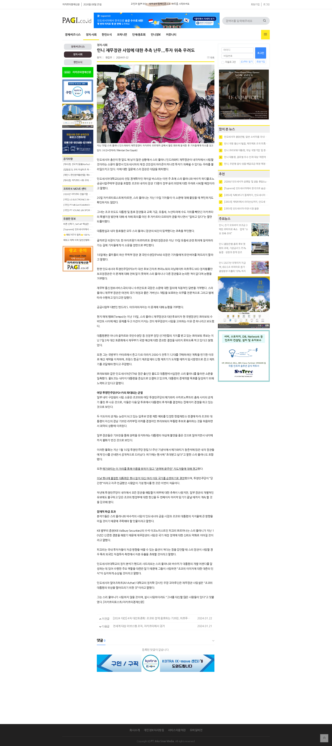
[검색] (264, 21)
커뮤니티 (171, 34)
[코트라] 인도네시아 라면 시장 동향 (239, 208)
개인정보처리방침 (154, 730)
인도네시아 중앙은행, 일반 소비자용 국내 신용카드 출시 (244, 137)
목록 (211, 58)
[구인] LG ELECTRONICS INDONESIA (80, 199)
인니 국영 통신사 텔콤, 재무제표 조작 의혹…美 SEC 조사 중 (244, 143)
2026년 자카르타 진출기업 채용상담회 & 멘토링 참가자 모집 (91, 194)
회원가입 (255, 4)
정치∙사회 (91, 34)
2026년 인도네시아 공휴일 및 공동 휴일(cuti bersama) (244, 181)
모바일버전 (196, 730)
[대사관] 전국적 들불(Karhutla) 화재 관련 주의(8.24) (87, 164)
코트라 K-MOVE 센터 (74, 189)
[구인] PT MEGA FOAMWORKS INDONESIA (84, 205)
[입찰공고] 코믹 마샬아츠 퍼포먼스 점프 (81, 170)
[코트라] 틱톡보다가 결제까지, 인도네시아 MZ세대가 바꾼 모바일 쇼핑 (244, 195)
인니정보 (156, 34)
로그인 (266, 4)
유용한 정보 (69, 218)
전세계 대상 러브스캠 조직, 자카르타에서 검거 (139, 626)
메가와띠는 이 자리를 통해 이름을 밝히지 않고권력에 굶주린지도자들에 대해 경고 (150, 468)
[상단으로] (324, 738)
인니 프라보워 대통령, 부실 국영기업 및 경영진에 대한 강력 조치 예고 (244, 150)
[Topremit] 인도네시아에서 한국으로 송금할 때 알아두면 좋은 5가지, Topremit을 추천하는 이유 (244, 188)
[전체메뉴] (265, 34)
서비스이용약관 (177, 730)
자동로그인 (230, 62)
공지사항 (68, 159)
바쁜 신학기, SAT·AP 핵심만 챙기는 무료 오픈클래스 (87, 224)
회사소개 (135, 730)
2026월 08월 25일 (92, 4)
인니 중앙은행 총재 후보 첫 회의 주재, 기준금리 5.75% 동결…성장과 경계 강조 (232, 248)
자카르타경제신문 (71, 4)
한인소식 (107, 34)
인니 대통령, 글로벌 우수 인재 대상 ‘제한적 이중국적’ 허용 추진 (244, 157)
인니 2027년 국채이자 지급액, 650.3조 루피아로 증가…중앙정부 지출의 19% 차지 (233, 267)
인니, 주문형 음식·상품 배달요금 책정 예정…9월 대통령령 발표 (244, 164)
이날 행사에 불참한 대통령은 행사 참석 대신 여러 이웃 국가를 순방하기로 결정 (141, 478)
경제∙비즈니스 (73, 34)
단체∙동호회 (139, 34)
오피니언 (122, 34)
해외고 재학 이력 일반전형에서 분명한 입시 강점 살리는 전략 (90, 240)
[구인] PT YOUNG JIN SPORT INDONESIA (83, 210)
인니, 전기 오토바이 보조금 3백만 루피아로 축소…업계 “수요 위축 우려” (233, 229)
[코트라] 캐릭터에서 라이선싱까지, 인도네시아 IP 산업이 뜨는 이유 (244, 202)
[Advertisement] (77, 304)
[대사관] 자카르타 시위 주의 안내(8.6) (80, 180)
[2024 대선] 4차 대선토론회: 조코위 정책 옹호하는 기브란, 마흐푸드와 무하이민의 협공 (154, 618)
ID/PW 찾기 (247, 61)
